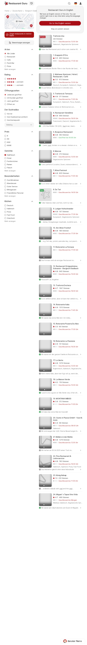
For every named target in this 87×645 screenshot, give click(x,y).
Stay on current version (60, 29)
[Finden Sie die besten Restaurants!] (16, 3)
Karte (21, 21)
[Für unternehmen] (31, 3)
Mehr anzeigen (10, 69)
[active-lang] (75, 3)
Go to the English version (60, 23)
